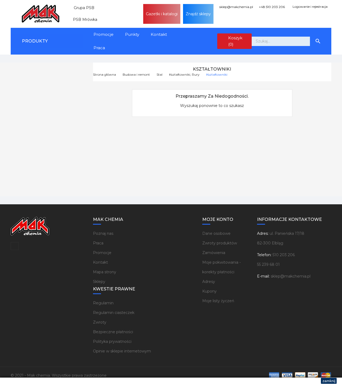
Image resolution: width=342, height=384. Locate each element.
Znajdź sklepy (198, 13)
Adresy (208, 281)
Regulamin (103, 303)
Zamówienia (213, 252)
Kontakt (159, 34)
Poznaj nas (103, 233)
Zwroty (99, 322)
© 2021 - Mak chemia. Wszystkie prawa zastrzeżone (59, 375)
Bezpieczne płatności (113, 331)
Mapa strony (104, 272)
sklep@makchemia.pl (236, 7)
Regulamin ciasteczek (113, 312)
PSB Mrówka (83, 19)
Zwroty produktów (219, 243)
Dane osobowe (216, 233)
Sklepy (99, 281)
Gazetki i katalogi (162, 13)
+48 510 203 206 (271, 7)
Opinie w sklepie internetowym (122, 351)
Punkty (132, 34)
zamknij (328, 381)
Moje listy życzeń (218, 300)
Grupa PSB (81, 7)
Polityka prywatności (112, 341)
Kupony (209, 291)
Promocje (104, 34)
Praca (99, 47)
